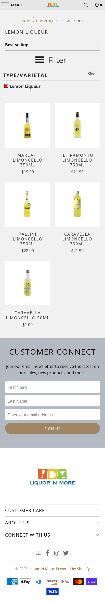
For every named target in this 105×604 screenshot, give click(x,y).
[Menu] (3, 5)
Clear (92, 73)
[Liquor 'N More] (52, 5)
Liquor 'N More (41, 568)
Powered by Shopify (73, 568)
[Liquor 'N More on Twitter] (66, 553)
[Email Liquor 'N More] (39, 553)
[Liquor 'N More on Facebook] (47, 553)
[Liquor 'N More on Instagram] (57, 553)
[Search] (86, 5)
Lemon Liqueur (25, 86)
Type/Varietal (25, 75)
